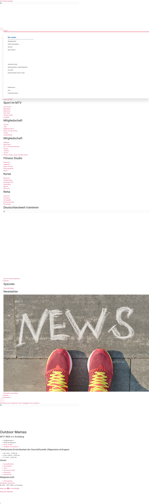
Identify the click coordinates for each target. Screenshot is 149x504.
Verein (5, 31)
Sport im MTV (8, 99)
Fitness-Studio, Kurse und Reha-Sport (15, 155)
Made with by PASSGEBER (9, 488)
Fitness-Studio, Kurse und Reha (37, 500)
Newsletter (7, 397)
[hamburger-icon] (1, 29)
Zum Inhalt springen (6, 1)
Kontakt (5, 395)
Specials (6, 281)
